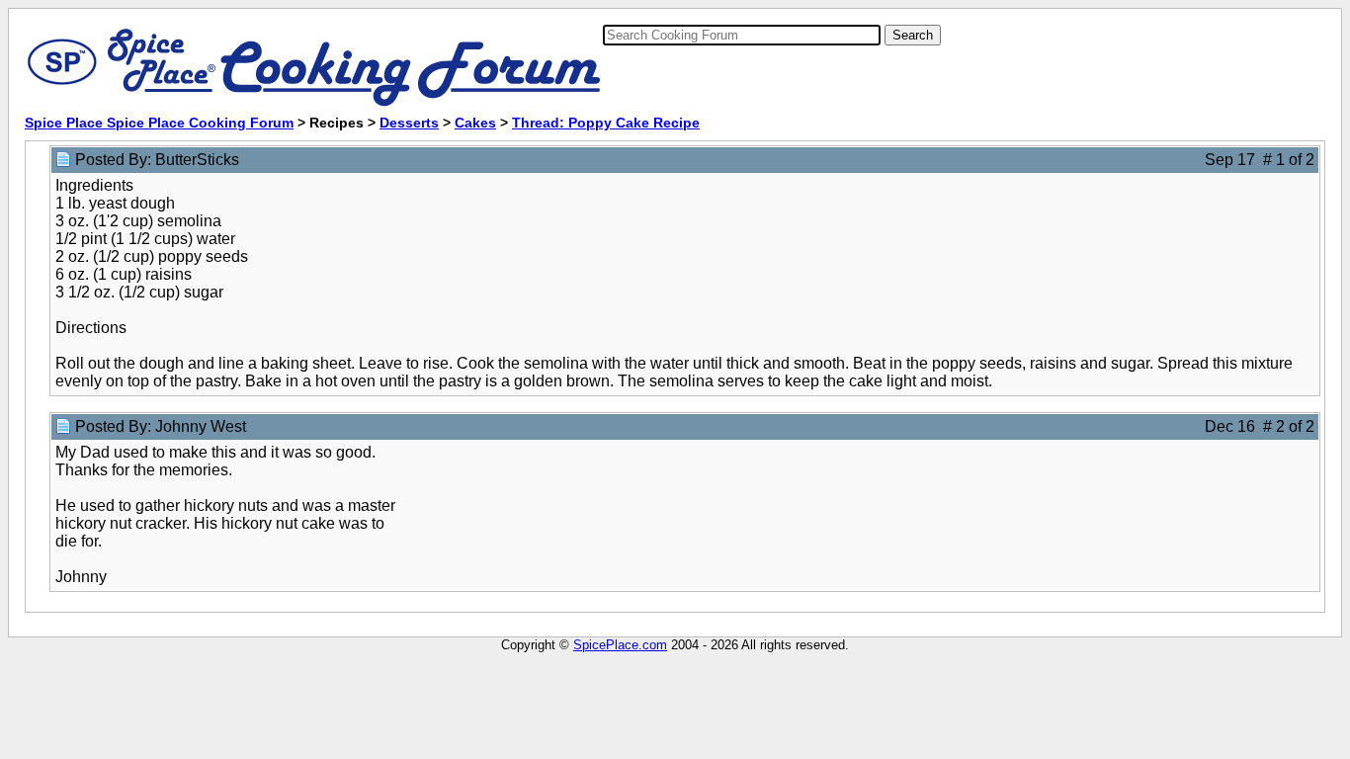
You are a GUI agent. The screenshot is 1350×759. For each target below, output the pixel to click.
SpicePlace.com (620, 644)
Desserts (409, 122)
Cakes (475, 122)
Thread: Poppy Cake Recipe (606, 122)
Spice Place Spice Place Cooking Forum (159, 122)
